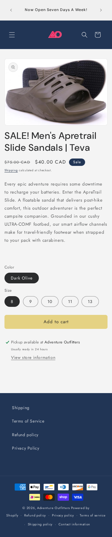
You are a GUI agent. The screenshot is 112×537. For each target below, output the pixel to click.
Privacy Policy (25, 448)
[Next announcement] (101, 10)
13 (90, 301)
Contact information (74, 524)
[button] (12, 34)
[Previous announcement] (11, 10)
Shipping (11, 170)
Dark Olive (22, 278)
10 (49, 301)
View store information (33, 357)
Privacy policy (63, 515)
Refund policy (25, 435)
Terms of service (92, 515)
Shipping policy (40, 524)
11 (70, 301)
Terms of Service (28, 421)
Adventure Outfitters (53, 507)
